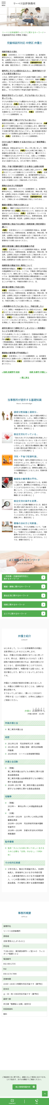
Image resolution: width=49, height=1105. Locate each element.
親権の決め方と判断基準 (12, 185)
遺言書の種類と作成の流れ (13, 287)
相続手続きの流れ (9, 51)
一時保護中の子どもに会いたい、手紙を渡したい (23, 306)
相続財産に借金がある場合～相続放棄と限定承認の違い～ (24, 225)
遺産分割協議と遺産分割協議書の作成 (18, 246)
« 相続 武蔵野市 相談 (11, 372)
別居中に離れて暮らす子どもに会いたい (19, 120)
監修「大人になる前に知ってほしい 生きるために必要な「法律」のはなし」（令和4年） (26, 851)
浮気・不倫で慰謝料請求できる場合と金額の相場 (23, 166)
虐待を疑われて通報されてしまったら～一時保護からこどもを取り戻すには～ (23, 329)
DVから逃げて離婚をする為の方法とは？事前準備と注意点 (24, 143)
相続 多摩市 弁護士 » (38, 372)
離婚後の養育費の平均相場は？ (15, 352)
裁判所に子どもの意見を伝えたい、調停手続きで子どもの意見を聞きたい (24, 72)
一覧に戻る (24, 377)
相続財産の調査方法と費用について (17, 265)
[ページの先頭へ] (45, 1094)
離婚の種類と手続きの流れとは (15, 204)
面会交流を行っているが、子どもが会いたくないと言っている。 (24, 97)
